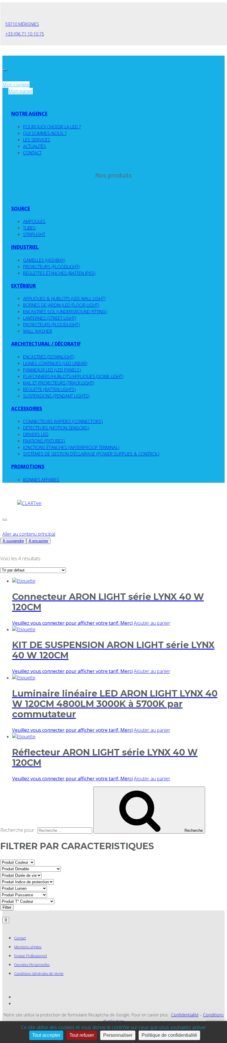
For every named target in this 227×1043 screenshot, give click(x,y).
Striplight (34, 234)
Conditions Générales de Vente (39, 973)
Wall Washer (37, 331)
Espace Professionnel (30, 955)
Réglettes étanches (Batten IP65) (59, 273)
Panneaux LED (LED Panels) (52, 370)
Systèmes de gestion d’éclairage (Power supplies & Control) (91, 454)
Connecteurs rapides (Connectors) (63, 421)
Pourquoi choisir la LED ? (52, 127)
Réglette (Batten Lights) (49, 389)
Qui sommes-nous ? (45, 133)
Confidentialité (185, 1015)
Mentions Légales (27, 947)
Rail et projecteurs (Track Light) (58, 383)
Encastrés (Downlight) (48, 357)
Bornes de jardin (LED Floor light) (61, 305)
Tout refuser (81, 1035)
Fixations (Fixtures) (44, 441)
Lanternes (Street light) (49, 318)
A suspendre (13, 541)
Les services (36, 140)
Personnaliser (117, 1035)
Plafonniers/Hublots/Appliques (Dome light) (73, 376)
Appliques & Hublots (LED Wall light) (64, 298)
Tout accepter (46, 1035)
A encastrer (38, 541)
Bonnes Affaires (41, 479)
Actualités (34, 146)
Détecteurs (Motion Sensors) (56, 428)
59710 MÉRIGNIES (22, 24)
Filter (7, 907)
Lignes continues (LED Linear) (55, 363)
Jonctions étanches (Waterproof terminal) (71, 447)
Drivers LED (35, 434)
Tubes (29, 228)
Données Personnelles (32, 964)
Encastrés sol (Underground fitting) (65, 311)
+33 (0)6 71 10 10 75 (24, 34)
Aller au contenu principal (28, 534)
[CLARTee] (29, 503)
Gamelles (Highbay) (44, 260)
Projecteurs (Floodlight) (51, 266)
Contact (32, 153)
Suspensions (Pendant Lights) (56, 396)
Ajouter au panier (152, 623)
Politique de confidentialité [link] (169, 1035)
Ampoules (34, 221)
